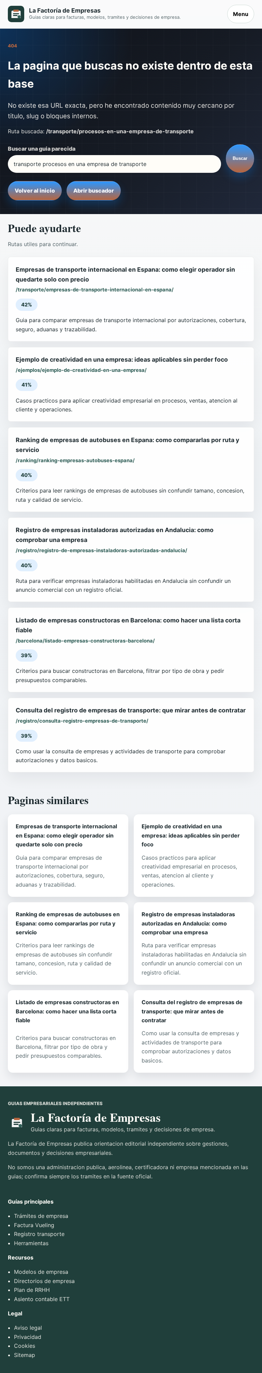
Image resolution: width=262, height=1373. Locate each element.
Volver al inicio (35, 190)
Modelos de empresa (41, 1271)
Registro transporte (39, 1234)
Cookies (24, 1345)
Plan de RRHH (32, 1289)
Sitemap (24, 1355)
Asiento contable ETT (42, 1299)
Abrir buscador (93, 190)
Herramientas (31, 1243)
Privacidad (27, 1336)
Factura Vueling (34, 1225)
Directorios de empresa (44, 1281)
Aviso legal (28, 1327)
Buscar (240, 158)
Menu (240, 14)
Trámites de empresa (41, 1215)
